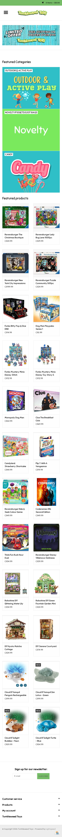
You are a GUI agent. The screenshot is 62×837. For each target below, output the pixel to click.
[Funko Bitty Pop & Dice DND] (15, 309)
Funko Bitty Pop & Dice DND (15, 327)
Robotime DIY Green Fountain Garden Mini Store (46, 602)
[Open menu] (6, 12)
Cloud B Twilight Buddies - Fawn (12, 739)
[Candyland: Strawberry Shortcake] (15, 446)
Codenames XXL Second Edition (43, 510)
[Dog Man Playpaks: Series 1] (46, 309)
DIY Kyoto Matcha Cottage (13, 648)
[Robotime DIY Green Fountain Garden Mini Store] (46, 583)
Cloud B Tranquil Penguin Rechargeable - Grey (15, 694)
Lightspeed (51, 829)
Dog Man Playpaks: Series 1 (45, 327)
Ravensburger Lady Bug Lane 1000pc (45, 236)
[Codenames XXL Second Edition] (46, 492)
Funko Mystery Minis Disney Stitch (15, 373)
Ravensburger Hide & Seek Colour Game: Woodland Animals (15, 511)
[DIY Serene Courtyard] (46, 629)
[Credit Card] (57, 833)
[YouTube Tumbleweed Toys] (31, 785)
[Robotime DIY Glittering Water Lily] (15, 583)
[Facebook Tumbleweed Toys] (25, 785)
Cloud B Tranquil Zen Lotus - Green (45, 694)
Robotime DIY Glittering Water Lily (14, 602)
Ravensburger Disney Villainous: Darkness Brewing (46, 557)
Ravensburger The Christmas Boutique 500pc (14, 236)
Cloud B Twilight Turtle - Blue (46, 739)
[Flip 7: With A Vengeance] (46, 446)
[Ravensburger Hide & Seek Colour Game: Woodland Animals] (15, 492)
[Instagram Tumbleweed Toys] (36, 785)
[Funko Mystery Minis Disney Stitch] (15, 354)
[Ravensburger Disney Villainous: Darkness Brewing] (46, 537)
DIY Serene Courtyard (46, 646)
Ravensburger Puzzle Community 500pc (46, 282)
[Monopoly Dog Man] (15, 400)
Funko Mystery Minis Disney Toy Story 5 (46, 373)
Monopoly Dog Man (14, 417)
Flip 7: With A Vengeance (41, 465)
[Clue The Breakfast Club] (46, 400)
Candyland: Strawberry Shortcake (15, 465)
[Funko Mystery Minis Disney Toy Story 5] (46, 354)
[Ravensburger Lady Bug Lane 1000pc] (46, 217)
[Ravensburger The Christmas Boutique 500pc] (15, 217)
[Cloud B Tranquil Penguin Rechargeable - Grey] (15, 675)
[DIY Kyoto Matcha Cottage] (15, 629)
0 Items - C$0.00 (52, 3)
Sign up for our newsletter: (31, 769)
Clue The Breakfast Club (44, 419)
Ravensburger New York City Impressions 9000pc (15, 282)
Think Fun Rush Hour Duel (14, 556)
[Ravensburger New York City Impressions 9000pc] (15, 263)
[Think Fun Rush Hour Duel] (15, 537)
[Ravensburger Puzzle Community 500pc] (46, 263)
